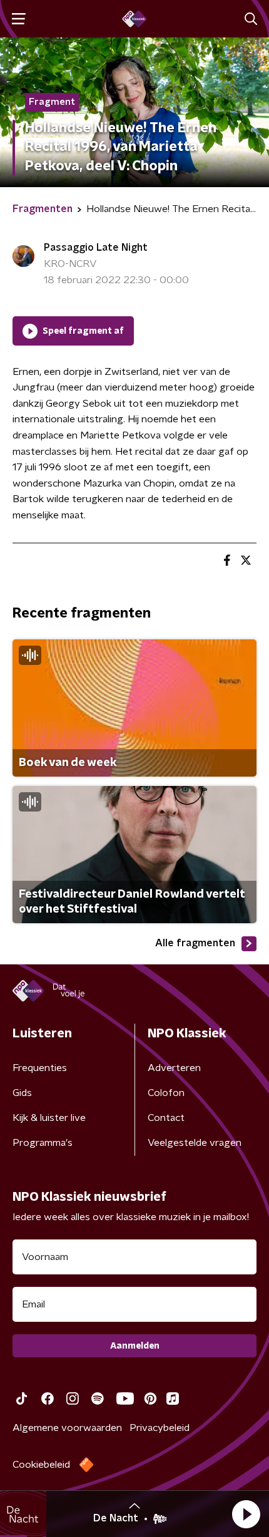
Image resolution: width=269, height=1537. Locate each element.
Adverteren (174, 1068)
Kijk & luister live (49, 1118)
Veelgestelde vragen (194, 1143)
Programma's (43, 1143)
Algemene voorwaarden (67, 1428)
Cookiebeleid (41, 1465)
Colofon (166, 1093)
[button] (246, 1514)
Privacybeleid (159, 1428)
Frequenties (40, 1068)
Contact (166, 1118)
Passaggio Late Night (96, 248)
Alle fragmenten (195, 943)
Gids (22, 1093)
